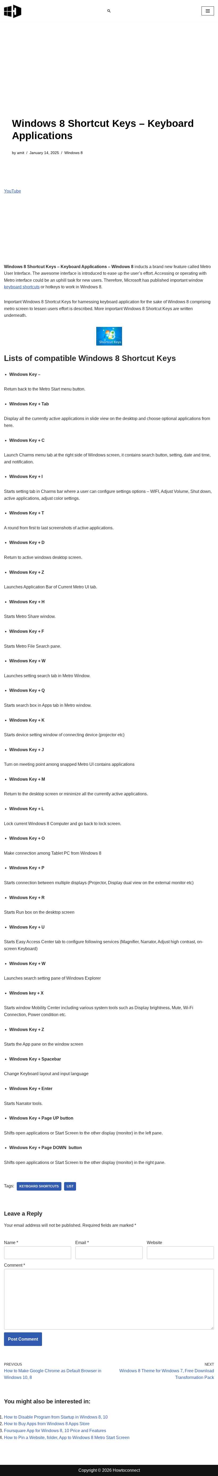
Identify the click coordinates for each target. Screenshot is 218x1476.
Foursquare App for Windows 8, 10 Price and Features (55, 1430)
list (70, 1186)
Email (82, 1242)
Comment (14, 1265)
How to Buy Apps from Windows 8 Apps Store (47, 1423)
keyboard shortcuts (22, 287)
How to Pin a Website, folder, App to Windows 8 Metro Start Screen (66, 1437)
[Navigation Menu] (208, 10)
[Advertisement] (109, 77)
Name (11, 1242)
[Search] (109, 11)
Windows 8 (73, 153)
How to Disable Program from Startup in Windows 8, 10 (56, 1417)
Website (154, 1242)
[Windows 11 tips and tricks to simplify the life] (13, 11)
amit (20, 153)
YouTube (12, 191)
